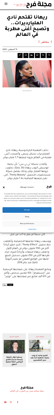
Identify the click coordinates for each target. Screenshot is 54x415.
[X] (43, 55)
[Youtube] (5, 403)
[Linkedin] (31, 55)
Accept (27, 210)
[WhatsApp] (37, 55)
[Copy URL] (20, 55)
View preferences (27, 224)
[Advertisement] (27, 119)
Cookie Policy (32, 229)
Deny (27, 217)
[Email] (25, 55)
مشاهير (45, 41)
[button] (4, 187)
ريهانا (4, 285)
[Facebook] (48, 55)
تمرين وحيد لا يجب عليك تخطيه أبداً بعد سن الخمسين (39, 358)
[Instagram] (11, 403)
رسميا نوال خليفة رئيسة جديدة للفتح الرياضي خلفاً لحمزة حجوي (14, 361)
